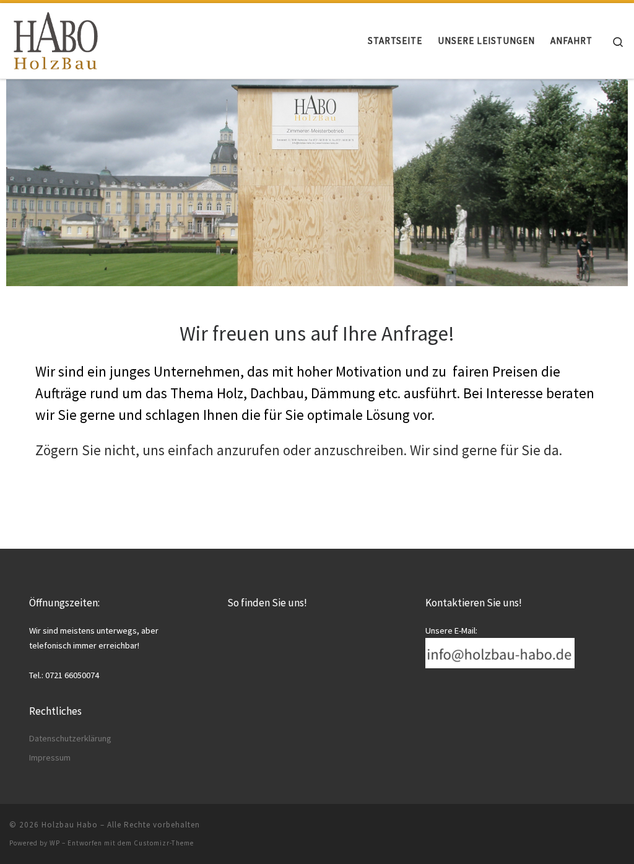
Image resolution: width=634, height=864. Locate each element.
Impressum (50, 757)
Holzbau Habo (69, 824)
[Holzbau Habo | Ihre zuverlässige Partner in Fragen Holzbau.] (55, 38)
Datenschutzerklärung (70, 738)
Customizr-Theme (164, 843)
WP (55, 843)
